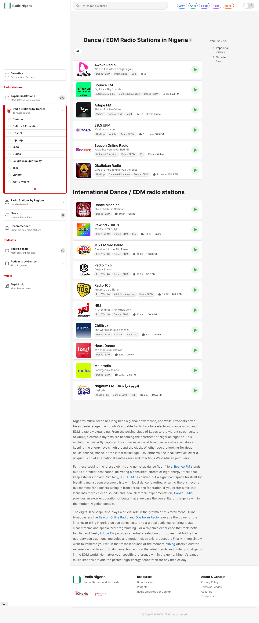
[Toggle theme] (248, 6)
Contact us (207, 596)
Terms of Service (211, 586)
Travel (228, 5)
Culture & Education (25, 126)
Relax (216, 5)
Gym (193, 5)
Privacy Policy (209, 582)
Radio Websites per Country (154, 591)
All (36, 189)
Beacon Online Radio (113, 517)
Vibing (170, 544)
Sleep (204, 5)
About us (206, 591)
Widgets (142, 586)
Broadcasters (145, 582)
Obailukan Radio (147, 517)
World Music (21, 181)
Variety (17, 174)
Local (16, 146)
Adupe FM (107, 533)
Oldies (17, 153)
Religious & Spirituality (27, 160)
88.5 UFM (127, 477)
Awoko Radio (183, 493)
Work (182, 5)
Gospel (17, 133)
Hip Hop (18, 140)
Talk (15, 167)
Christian (18, 119)
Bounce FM (182, 466)
